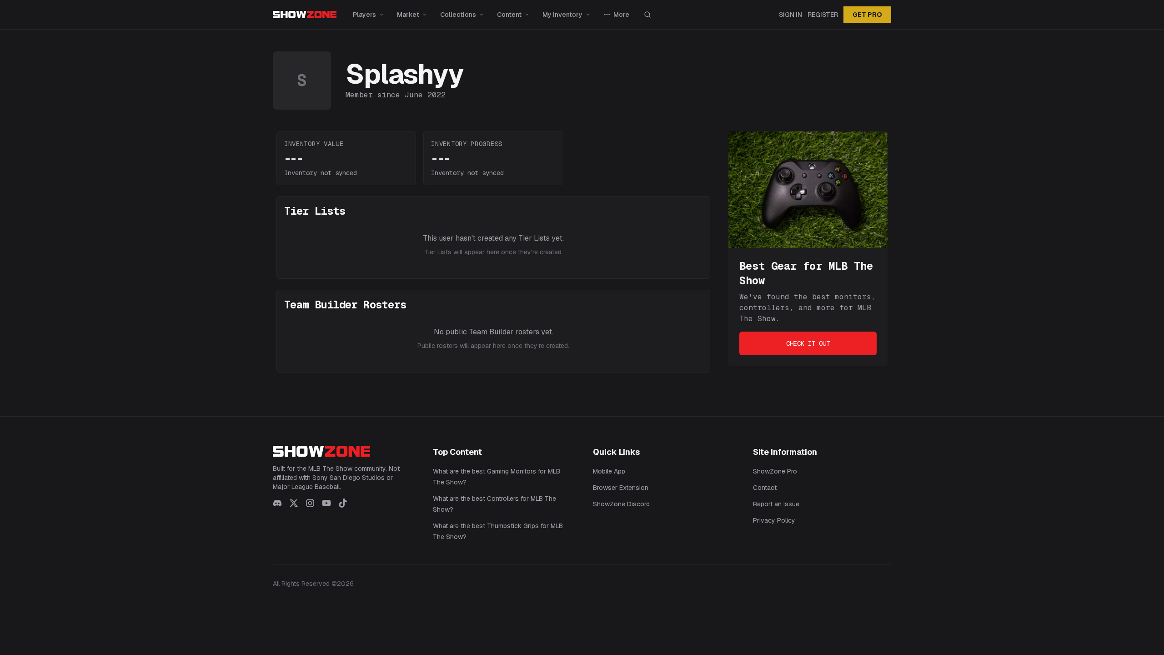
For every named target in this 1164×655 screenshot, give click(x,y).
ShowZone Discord (621, 504)
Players (364, 14)
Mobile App (609, 471)
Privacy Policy (774, 520)
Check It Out (808, 343)
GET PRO (867, 14)
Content (509, 14)
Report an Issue (776, 504)
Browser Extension (620, 488)
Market (408, 14)
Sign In (790, 14)
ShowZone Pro (775, 471)
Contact (765, 488)
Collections (458, 14)
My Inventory (562, 14)
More (621, 14)
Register (823, 14)
